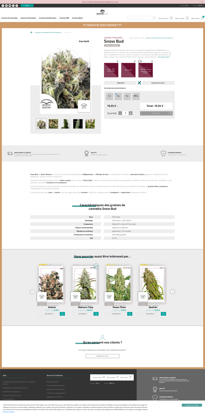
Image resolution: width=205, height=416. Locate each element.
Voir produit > (49, 313)
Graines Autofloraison (47, 18)
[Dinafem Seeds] (102, 12)
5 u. (127, 96)
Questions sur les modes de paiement (15, 388)
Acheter (156, 113)
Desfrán (153, 307)
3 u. (118, 96)
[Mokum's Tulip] (85, 284)
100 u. (136, 96)
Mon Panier (195, 18)
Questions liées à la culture (12, 395)
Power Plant (119, 307)
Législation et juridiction (54, 397)
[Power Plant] (118, 284)
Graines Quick (77, 18)
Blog (27, 6)
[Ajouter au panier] (62, 314)
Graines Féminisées (28, 18)
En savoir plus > (164, 57)
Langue (182, 5)
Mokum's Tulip (85, 307)
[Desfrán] (152, 284)
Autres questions (8, 399)
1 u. (109, 96)
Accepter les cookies (192, 405)
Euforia (52, 307)
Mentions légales (52, 382)
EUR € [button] (200, 5)
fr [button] (186, 5)
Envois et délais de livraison (56, 385)
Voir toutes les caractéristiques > (115, 88)
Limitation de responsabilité (56, 393)
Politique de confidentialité (55, 389)
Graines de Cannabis (9, 18)
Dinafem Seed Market (102, 25)
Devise (195, 5)
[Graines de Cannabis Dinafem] (31, 32)
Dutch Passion (112, 45)
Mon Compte (179, 18)
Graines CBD (64, 18)
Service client (163, 18)
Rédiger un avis (102, 356)
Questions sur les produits (11, 391)
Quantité (112, 113)
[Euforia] (51, 284)
